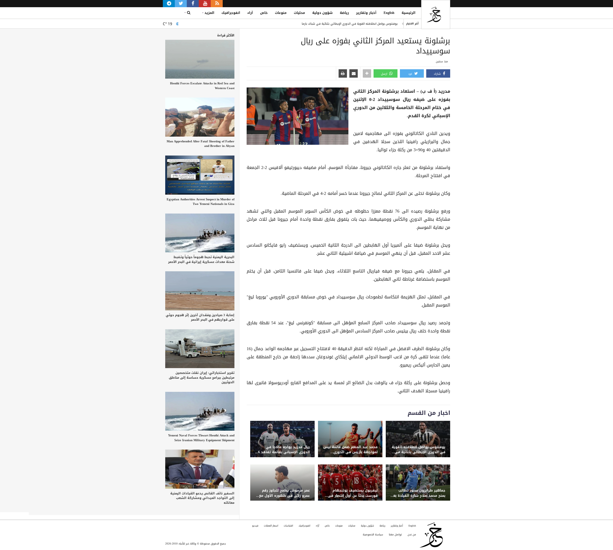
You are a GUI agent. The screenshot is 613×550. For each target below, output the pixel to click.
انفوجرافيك (230, 13)
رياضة (344, 13)
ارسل (384, 73)
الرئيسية (408, 13)
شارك (438, 73)
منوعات (281, 13)
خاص (264, 13)
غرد (410, 73)
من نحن (412, 534)
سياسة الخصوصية (373, 534)
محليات (299, 13)
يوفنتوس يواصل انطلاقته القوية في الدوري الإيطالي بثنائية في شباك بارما (349, 23)
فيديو (255, 525)
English (389, 13)
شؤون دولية (322, 13)
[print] (343, 73)
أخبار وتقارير (366, 13)
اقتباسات (288, 525)
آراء (250, 13)
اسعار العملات (271, 525)
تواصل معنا (395, 534)
